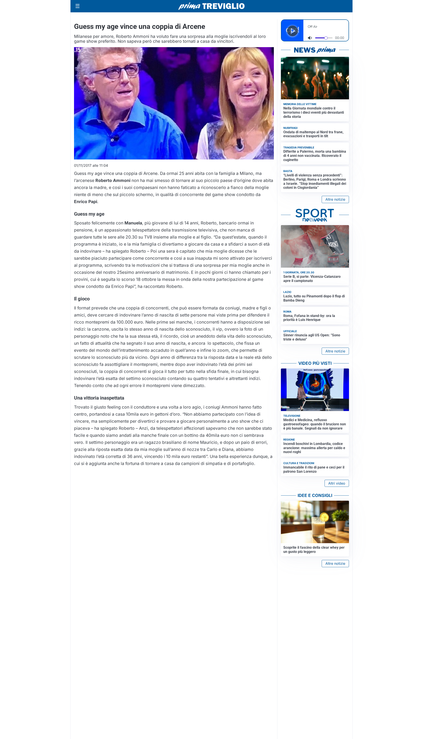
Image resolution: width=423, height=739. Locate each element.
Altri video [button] (336, 483)
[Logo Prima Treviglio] (211, 6)
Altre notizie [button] (335, 199)
